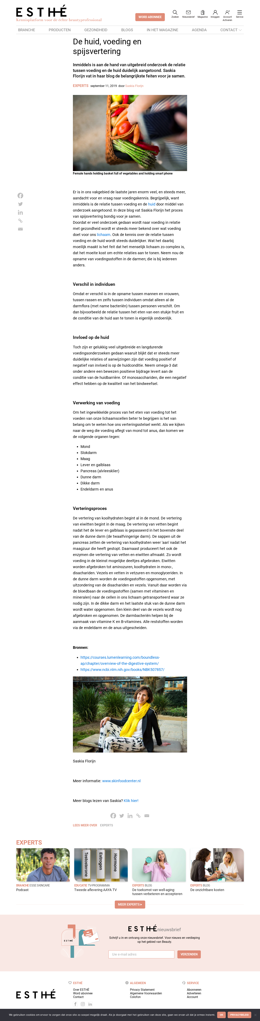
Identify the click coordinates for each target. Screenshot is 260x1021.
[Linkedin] (20, 212)
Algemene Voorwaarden (146, 993)
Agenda (199, 30)
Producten (60, 30)
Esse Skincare (40, 885)
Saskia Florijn (134, 86)
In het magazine (162, 30)
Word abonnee (83, 993)
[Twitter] (20, 204)
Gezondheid (95, 30)
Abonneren (194, 990)
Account (192, 997)
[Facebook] (20, 195)
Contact (229, 30)
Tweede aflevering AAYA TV (95, 890)
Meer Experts (129, 904)
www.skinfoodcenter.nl (121, 781)
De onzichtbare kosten (207, 890)
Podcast (22, 890)
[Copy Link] (20, 221)
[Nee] (255, 1015)
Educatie (80, 885)
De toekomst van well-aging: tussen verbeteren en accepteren (157, 892)
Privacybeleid (239, 1014)
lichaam (103, 234)
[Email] (20, 229)
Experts (81, 86)
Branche (26, 30)
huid (151, 204)
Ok (221, 1014)
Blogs (127, 30)
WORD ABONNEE (150, 17)
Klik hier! (131, 800)
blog (148, 885)
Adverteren (194, 993)
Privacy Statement (142, 990)
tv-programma (99, 885)
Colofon (135, 997)
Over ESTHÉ (81, 990)
